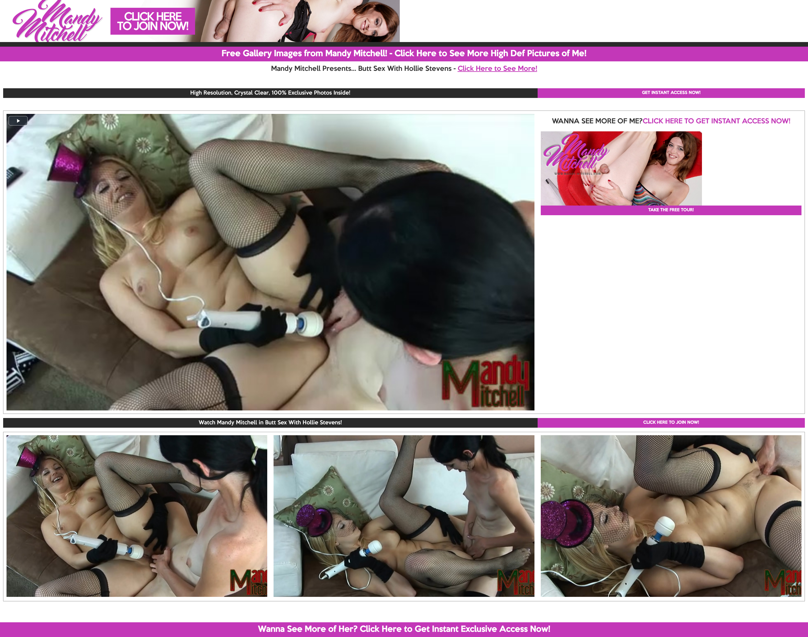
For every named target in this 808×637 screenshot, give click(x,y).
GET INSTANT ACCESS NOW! (671, 93)
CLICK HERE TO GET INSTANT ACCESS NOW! (716, 121)
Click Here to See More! (497, 69)
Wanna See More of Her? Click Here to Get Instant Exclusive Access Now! (404, 629)
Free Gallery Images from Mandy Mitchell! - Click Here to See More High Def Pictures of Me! (404, 54)
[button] (18, 120)
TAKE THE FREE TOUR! (671, 210)
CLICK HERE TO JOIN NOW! (671, 423)
